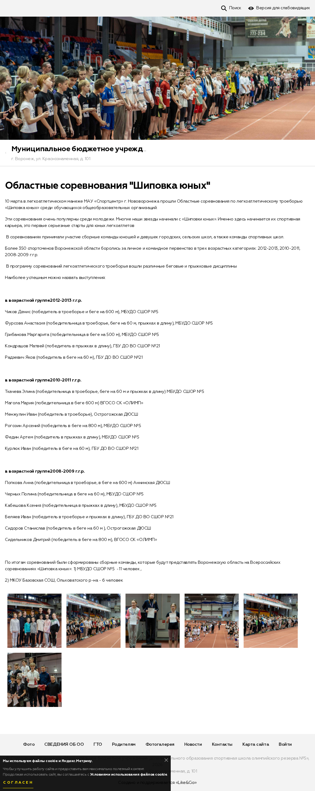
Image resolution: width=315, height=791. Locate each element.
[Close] (166, 760)
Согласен (18, 783)
